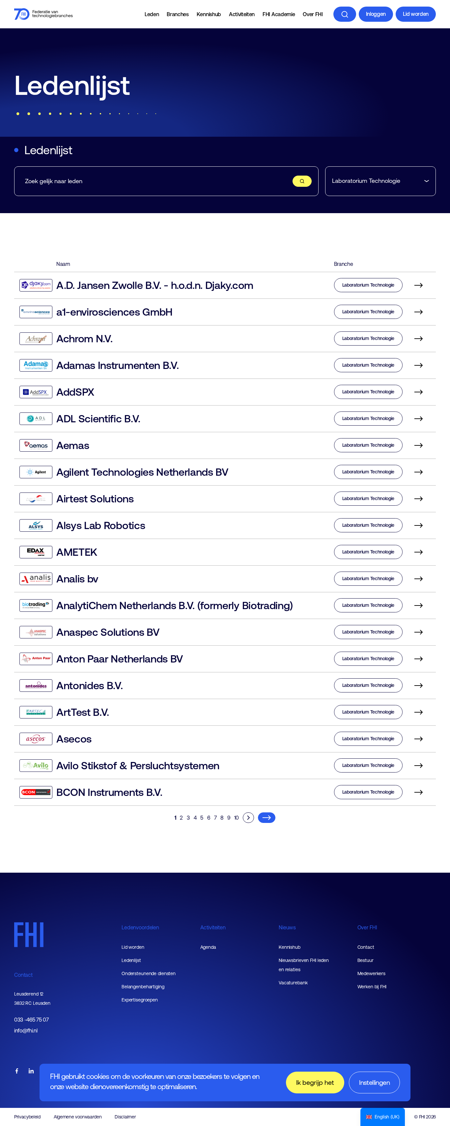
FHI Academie (279, 14)
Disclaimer (125, 1116)
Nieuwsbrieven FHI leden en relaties (304, 965)
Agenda (208, 947)
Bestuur (365, 960)
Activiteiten (242, 14)
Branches (177, 14)
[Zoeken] (344, 14)
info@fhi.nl (25, 1030)
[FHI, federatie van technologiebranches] (43, 14)
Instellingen (374, 1082)
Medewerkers (371, 973)
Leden (152, 14)
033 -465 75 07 (31, 1020)
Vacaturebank (293, 982)
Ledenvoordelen (140, 927)
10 (236, 818)
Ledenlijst (131, 960)
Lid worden (416, 14)
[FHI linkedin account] (31, 1071)
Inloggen (376, 14)
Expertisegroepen (140, 999)
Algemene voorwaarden (78, 1116)
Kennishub (209, 14)
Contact (23, 975)
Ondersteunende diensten (149, 973)
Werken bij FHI (371, 986)
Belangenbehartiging (143, 986)
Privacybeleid (27, 1116)
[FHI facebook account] (16, 1071)
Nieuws (287, 927)
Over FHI (313, 14)
